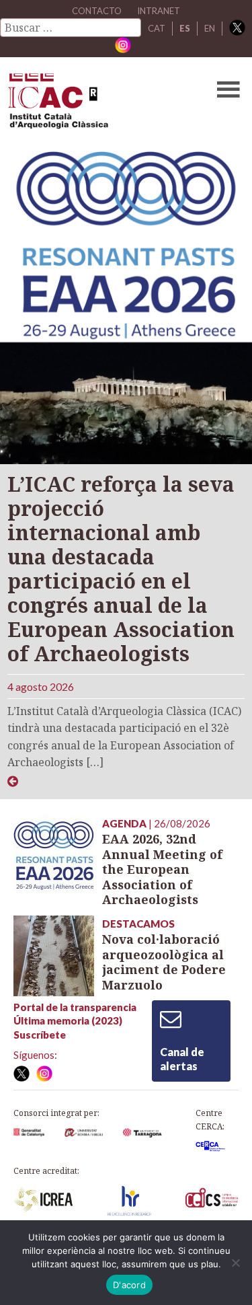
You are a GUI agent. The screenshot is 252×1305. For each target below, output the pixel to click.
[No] (235, 1262)
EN (209, 28)
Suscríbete (39, 1035)
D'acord (129, 1284)
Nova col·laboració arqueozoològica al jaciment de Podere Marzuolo (164, 962)
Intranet (158, 10)
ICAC (100, 104)
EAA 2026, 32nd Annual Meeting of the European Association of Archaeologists (162, 869)
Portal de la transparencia (74, 1007)
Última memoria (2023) (67, 1020)
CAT (156, 28)
